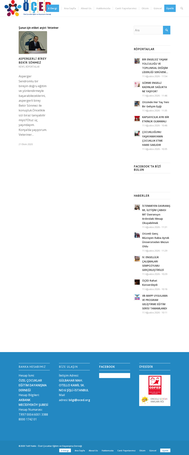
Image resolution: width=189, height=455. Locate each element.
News (22, 66)
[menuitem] (53, 8)
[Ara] (181, 8)
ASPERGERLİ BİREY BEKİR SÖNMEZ (33, 60)
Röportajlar (32, 66)
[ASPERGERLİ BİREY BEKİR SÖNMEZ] (33, 42)
